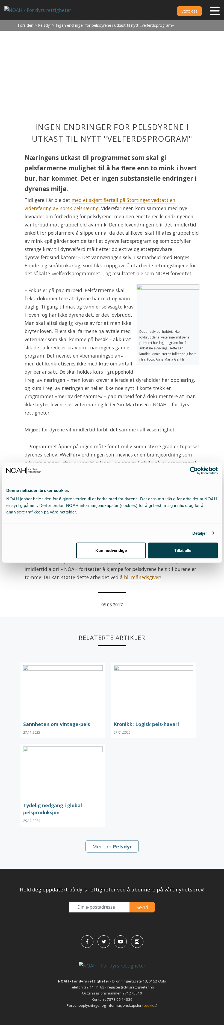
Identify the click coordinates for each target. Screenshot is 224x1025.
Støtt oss (189, 11)
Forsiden (25, 25)
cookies (149, 1005)
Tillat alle (182, 550)
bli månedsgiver (142, 577)
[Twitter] (104, 941)
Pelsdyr (44, 25)
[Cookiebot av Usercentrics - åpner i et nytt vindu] (194, 470)
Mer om (112, 846)
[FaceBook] (87, 941)
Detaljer (199, 533)
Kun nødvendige (111, 550)
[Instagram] (137, 941)
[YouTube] (120, 941)
